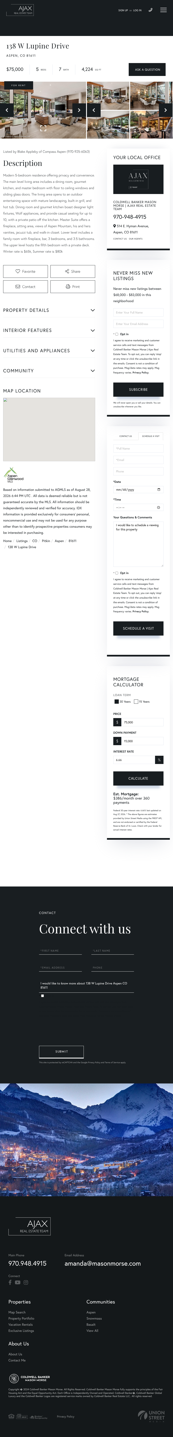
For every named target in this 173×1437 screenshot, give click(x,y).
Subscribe (138, 389)
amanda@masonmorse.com (103, 1263)
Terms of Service (137, 646)
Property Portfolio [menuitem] (21, 1318)
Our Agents (135, 238)
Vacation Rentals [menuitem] (20, 1324)
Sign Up (123, 10)
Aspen (59, 541)
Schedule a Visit (150, 436)
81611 (72, 541)
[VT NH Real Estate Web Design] (151, 1416)
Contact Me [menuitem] (17, 1360)
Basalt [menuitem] (91, 1324)
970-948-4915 (129, 216)
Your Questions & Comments (132, 517)
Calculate (138, 778)
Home (7, 541)
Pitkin (46, 541)
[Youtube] (17, 1283)
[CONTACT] (147, 69)
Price (117, 714)
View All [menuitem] (92, 1330)
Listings (22, 541)
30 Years (125, 701)
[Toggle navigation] (163, 10)
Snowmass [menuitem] (94, 1318)
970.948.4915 (27, 1263)
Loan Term (122, 695)
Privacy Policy (140, 372)
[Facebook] (10, 1283)
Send (61, 1052)
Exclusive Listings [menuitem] (21, 1330)
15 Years (144, 701)
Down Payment (124, 733)
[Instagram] (26, 1283)
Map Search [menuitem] (17, 1312)
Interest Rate (123, 751)
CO (34, 541)
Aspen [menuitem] (91, 1312)
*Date (117, 482)
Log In (137, 10)
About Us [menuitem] (15, 1354)
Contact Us (120, 238)
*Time (117, 499)
